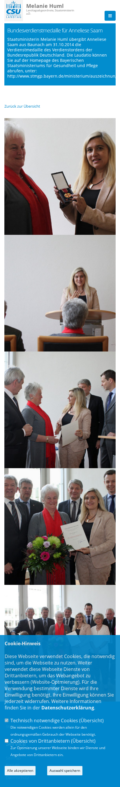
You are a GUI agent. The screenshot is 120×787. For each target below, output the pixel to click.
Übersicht (91, 720)
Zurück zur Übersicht (22, 106)
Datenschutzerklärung (67, 707)
